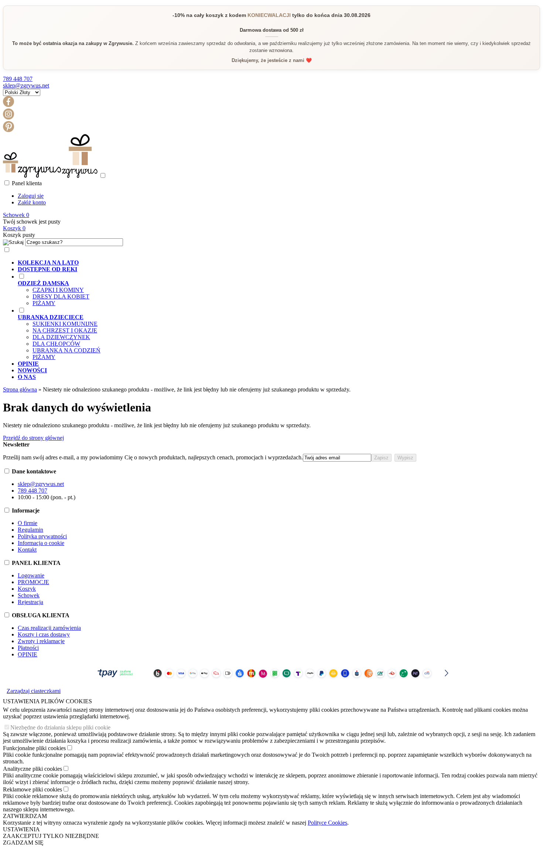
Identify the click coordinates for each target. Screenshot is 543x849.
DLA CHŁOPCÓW (56, 344)
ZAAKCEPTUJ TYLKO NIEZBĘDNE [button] (51, 836)
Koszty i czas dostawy (44, 634)
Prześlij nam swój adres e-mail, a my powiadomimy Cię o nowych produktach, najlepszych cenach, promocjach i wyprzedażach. (153, 457)
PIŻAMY (44, 303)
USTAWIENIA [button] (21, 829)
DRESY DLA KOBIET (61, 296)
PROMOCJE (33, 582)
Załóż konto (32, 202)
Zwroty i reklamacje (41, 641)
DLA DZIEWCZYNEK (61, 337)
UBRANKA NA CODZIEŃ (66, 350)
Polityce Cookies (327, 822)
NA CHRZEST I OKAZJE (65, 330)
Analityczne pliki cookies (32, 769)
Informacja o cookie (41, 543)
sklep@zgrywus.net (26, 85)
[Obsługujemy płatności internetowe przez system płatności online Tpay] (271, 680)
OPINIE (27, 654)
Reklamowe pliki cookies (32, 789)
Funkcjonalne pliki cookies (34, 748)
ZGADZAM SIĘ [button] (23, 842)
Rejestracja (30, 602)
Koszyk (27, 589)
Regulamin (30, 530)
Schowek (29, 595)
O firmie (27, 523)
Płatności (28, 648)
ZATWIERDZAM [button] (25, 816)
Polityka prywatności (42, 536)
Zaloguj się (31, 196)
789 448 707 (18, 79)
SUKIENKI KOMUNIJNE (65, 324)
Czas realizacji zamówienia (49, 628)
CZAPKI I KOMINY (58, 290)
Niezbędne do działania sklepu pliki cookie (60, 727)
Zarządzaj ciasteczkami (34, 691)
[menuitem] (279, 262)
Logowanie (31, 575)
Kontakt (27, 549)
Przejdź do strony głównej (33, 438)
